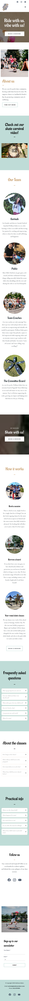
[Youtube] (25, 2)
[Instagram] (21, 2)
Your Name (7, 950)
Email (5, 956)
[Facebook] (17, 2)
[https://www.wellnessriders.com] (5, 7)
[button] (25, 7)
